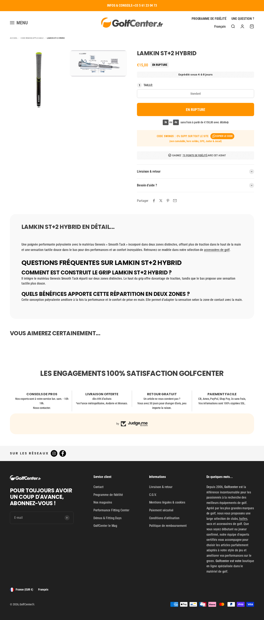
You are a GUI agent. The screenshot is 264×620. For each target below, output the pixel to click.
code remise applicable (32, 38)
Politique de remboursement (168, 526)
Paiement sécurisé (161, 510)
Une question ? (242, 19)
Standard (195, 93)
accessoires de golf (216, 250)
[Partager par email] (174, 200)
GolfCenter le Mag (105, 526)
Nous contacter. (42, 407)
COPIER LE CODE (224, 136)
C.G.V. (153, 495)
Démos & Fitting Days (107, 518)
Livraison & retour (161, 487)
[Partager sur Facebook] (153, 200)
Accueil (13, 38)
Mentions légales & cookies (167, 502)
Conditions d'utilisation (164, 518)
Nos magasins (102, 502)
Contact (98, 487)
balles (243, 519)
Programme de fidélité (209, 19)
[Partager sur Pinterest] (167, 200)
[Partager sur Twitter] (160, 200)
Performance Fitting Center (111, 510)
